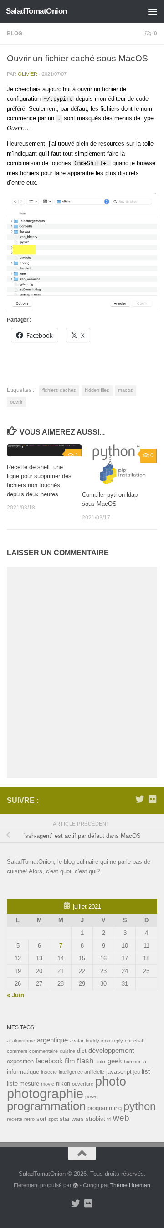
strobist (95, 1118)
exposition (20, 1061)
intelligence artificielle (81, 1072)
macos (125, 390)
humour (132, 1061)
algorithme (23, 1040)
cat (128, 1040)
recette (14, 1119)
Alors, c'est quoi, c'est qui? (64, 871)
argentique (52, 1040)
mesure (29, 1083)
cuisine (67, 1051)
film (70, 1061)
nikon (63, 1083)
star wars (72, 1118)
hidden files (97, 390)
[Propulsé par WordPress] (75, 1185)
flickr (100, 1061)
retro (29, 1119)
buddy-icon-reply (104, 1040)
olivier (27, 74)
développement (111, 1050)
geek (115, 1061)
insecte (49, 1072)
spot (53, 1119)
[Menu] (152, 11)
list (146, 1071)
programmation (46, 1106)
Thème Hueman (130, 1185)
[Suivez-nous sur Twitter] (139, 799)
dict (82, 1050)
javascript (119, 1071)
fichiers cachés (59, 390)
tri (109, 1119)
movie (47, 1083)
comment (17, 1051)
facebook (49, 1061)
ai (8, 1040)
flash (85, 1060)
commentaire (43, 1051)
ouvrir (16, 402)
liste (12, 1083)
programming (104, 1108)
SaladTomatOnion (36, 11)
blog (14, 33)
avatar (77, 1040)
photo (110, 1081)
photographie (45, 1093)
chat (138, 1040)
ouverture (82, 1083)
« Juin (15, 995)
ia (144, 1061)
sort (41, 1118)
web (121, 1118)
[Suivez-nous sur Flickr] (152, 799)
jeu (136, 1072)
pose (90, 1096)
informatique (23, 1071)
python (139, 1106)
